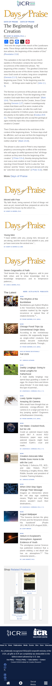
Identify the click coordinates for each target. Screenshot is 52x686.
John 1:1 (42, 83)
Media (25, 645)
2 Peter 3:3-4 (18, 158)
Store (42, 645)
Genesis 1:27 (17, 103)
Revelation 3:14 (11, 54)
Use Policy (10, 660)
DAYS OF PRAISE (11, 22)
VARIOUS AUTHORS (28, 360)
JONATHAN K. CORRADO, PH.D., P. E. (33, 391)
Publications (18, 645)
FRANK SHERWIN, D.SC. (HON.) (31, 319)
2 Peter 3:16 (36, 170)
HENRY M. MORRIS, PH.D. (13, 211)
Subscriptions (33, 660)
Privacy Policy (21, 660)
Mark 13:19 (23, 141)
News (10, 645)
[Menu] (46, 683)
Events (31, 645)
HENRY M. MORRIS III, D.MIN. (14, 246)
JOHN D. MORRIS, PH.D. (13, 285)
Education (48, 645)
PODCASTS (44, 291)
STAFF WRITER (26, 528)
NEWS (25, 291)
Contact (42, 660)
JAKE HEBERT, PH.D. (28, 559)
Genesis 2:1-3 (10, 77)
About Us (3, 645)
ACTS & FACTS (34, 291)
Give (36, 645)
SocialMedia (33, 683)
